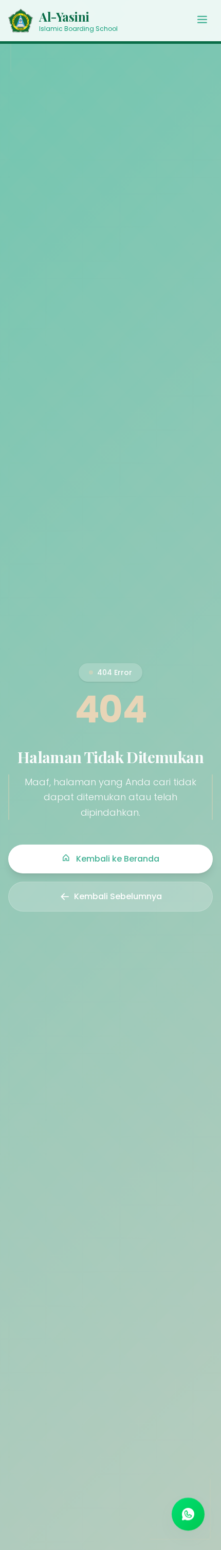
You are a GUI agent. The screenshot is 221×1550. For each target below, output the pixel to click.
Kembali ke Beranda (116, 859)
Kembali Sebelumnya (118, 896)
